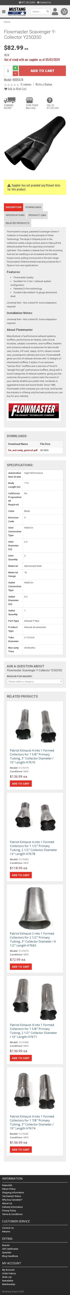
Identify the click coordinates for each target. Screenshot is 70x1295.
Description (13, 207)
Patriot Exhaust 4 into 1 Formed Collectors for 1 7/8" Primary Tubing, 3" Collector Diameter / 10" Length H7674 (32, 1122)
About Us (7, 1203)
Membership (8, 1284)
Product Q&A (37, 215)
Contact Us (45, 2)
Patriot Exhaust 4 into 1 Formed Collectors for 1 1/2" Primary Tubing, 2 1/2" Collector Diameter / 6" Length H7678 (33, 848)
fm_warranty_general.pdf (23, 450)
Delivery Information (12, 1207)
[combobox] (35, 681)
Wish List (7, 1277)
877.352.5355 (28, 2)
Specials (6, 1252)
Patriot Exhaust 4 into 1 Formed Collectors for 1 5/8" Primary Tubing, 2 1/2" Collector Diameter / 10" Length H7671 (33, 1031)
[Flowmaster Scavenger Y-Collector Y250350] (35, 143)
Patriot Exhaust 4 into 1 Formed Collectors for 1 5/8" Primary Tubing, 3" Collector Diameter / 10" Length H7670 (32, 756)
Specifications (15, 215)
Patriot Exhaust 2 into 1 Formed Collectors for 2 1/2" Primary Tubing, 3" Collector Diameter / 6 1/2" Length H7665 (33, 939)
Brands (6, 1245)
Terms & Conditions (12, 1214)
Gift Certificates (10, 1249)
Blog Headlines (10, 1256)
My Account (8, 1269)
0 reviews (26, 84)
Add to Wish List (16, 88)
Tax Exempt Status (11, 1196)
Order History (9, 1273)
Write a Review (43, 84)
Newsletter (7, 1280)
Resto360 (7, 1185)
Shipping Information (13, 1192)
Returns (6, 1231)
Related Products (17, 223)
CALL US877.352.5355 (53, 106)
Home (7, 22)
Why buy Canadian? (12, 1199)
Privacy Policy (9, 1210)
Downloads (33, 207)
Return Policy (8, 1189)
